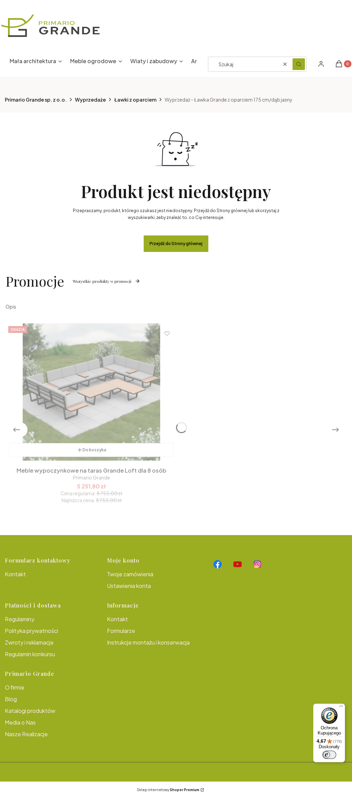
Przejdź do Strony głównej (176, 243)
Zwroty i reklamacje (29, 642)
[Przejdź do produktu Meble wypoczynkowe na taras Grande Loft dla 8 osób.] (91, 392)
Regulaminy (19, 619)
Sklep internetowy (168, 790)
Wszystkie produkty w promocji (102, 281)
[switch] (329, 755)
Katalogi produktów (30, 710)
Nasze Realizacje (26, 734)
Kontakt (15, 574)
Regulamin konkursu (30, 654)
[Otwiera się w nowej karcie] (217, 564)
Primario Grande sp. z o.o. (36, 99)
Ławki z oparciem (135, 99)
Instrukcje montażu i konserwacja (148, 642)
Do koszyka (94, 449)
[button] (299, 64)
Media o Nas (20, 722)
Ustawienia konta (129, 585)
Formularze (121, 630)
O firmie (14, 687)
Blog (11, 699)
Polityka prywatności (31, 630)
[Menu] (341, 708)
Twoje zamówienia (130, 574)
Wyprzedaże (90, 99)
